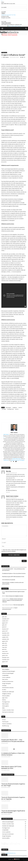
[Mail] (14, 461)
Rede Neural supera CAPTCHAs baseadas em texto (13, 576)
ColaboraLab (6, 460)
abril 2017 (4, 627)
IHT (4, 437)
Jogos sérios (5, 697)
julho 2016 (4, 643)
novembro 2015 (5, 659)
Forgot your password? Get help (8, 14)
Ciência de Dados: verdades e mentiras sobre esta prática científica (13, 583)
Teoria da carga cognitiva (18, 604)
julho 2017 (4, 625)
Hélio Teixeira (6, 57)
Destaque (4, 685)
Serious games (5, 706)
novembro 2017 (5, 618)
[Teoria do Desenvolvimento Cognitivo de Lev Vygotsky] (14, 793)
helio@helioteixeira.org (10, 853)
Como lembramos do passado (8, 579)
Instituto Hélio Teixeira (16, 458)
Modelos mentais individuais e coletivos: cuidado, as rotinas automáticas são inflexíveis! (12, 600)
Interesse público (6, 695)
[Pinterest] (5, 60)
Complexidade (5, 675)
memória (20, 407)
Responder (8, 492)
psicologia (4, 409)
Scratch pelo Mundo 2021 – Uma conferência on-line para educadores (13, 569)
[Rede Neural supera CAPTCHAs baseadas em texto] (14, 762)
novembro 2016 (5, 635)
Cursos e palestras (6, 677)
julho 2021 (4, 616)
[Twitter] (2, 60)
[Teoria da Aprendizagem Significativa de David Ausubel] (14, 806)
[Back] (1, 0)
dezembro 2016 (5, 633)
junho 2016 (4, 645)
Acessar (4, 719)
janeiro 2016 (5, 655)
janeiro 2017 (5, 631)
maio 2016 (4, 647)
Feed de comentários (7, 723)
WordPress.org (5, 725)
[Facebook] (11, 461)
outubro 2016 (5, 637)
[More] (9, 60)
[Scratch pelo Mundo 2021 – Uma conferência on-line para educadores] (14, 735)
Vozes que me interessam (8, 712)
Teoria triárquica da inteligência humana (14, 596)
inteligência (15, 407)
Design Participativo (6, 683)
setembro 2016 (5, 639)
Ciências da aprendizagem (8, 673)
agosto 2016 (5, 641)
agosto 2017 (5, 623)
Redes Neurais (5, 704)
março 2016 (4, 651)
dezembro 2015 (5, 657)
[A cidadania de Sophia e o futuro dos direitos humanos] (14, 749)
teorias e (16, 409)
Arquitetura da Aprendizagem (8, 671)
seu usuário (3, 7)
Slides (3, 708)
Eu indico (4, 689)
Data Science (5, 679)
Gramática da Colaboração (8, 691)
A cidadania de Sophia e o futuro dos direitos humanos (14, 573)
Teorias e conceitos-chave (8, 710)
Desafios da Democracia (7, 681)
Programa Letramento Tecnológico (17, 460)
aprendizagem (8, 407)
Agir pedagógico (5, 669)
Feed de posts (5, 721)
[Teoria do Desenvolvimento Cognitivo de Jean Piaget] (14, 779)
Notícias (4, 699)
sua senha (3, 11)
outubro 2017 (5, 620)
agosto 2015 (5, 661)
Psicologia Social (4, 52)
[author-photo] (14, 430)
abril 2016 (4, 649)
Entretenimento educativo (8, 687)
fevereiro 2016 (5, 653)
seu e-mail (3, 21)
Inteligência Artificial (6, 693)
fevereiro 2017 (5, 629)
